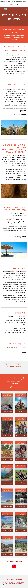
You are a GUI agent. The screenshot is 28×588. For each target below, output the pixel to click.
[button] (2, 9)
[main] (14, 16)
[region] (14, 3)
